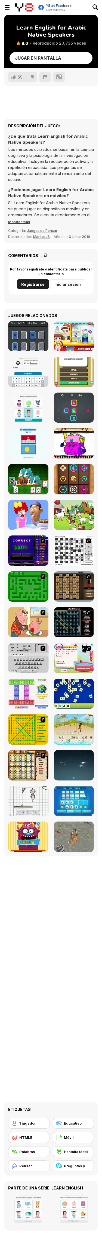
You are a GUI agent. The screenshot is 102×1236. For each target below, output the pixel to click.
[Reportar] (45, 77)
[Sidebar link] (7, 7)
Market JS (41, 236)
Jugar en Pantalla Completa (38, 59)
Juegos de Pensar (42, 230)
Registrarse (33, 284)
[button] (19, 222)
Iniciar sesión (67, 284)
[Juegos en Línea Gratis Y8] (24, 7)
